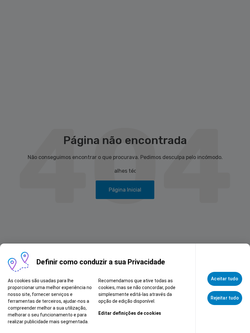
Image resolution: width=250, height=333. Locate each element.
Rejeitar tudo (225, 297)
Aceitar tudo (224, 278)
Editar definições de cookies (129, 313)
